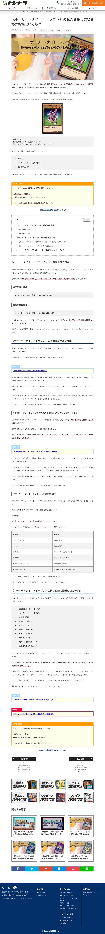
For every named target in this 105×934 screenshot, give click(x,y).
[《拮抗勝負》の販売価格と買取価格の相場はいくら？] (52, 847)
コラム (44, 30)
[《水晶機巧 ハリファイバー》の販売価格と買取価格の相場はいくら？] (81, 847)
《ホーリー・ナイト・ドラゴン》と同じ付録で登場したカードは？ (39, 250)
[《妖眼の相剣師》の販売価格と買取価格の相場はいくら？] (24, 823)
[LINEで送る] (87, 868)
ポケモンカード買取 (67, 895)
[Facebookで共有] (18, 868)
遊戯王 (67, 30)
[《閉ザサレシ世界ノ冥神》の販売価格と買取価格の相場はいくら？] (52, 823)
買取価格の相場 (24, 233)
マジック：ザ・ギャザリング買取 (68, 899)
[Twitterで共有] (32, 868)
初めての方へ (12, 8)
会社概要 (6, 898)
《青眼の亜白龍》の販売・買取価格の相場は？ (30, 371)
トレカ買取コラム (66, 920)
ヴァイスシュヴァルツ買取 (69, 908)
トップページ (42, 892)
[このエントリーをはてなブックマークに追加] (59, 868)
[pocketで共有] (73, 868)
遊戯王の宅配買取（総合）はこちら (53, 210)
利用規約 (13, 898)
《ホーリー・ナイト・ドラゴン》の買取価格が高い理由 (35, 238)
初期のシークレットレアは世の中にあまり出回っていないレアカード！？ (45, 242)
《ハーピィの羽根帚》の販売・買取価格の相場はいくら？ (34, 700)
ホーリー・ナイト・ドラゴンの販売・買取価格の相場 (34, 225)
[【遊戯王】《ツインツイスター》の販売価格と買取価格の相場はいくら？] (24, 847)
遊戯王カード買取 (66, 892)
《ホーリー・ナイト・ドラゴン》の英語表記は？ (36, 246)
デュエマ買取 (65, 903)
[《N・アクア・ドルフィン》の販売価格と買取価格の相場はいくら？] (81, 823)
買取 (59, 30)
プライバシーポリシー (25, 898)
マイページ (93, 8)
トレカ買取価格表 (66, 917)
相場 (51, 30)
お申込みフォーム (89, 892)
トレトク (59, 931)
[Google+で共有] (45, 868)
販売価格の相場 (24, 229)
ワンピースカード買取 (68, 906)
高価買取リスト (52, 8)
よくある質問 (73, 8)
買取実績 (64, 923)
